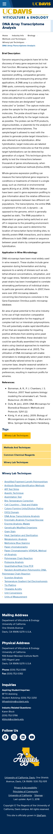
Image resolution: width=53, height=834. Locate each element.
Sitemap (38, 795)
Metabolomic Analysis (15, 539)
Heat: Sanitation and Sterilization (21, 535)
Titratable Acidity (13, 589)
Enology (31, 35)
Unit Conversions (13, 593)
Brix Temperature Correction (18, 500)
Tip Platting (10, 585)
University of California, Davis (20, 777)
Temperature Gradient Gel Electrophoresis (25, 581)
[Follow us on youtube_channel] (32, 737)
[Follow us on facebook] (5, 737)
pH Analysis (10, 554)
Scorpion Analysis (13, 577)
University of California (20, 795)
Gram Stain (10, 531)
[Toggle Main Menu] (4, 4)
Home (5, 35)
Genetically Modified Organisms (20, 527)
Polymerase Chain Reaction (18, 558)
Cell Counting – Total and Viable (21, 504)
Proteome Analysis (14, 562)
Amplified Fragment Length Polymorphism (26, 481)
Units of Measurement (15, 596)
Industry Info (18, 35)
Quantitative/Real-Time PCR (18, 566)
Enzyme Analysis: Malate (17, 523)
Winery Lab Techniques (13, 42)
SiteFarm (41, 815)
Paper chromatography (16, 547)
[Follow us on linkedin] (23, 737)
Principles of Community (25, 791)
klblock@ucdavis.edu (13, 719)
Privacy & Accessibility (25, 787)
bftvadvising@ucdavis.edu (15, 701)
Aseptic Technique (14, 493)
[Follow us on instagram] (14, 737)
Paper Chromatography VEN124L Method (25, 550)
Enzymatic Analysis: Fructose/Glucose (23, 520)
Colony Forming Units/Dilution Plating (23, 508)
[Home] (25, 13)
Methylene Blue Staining (17, 543)
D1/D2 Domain (11, 512)
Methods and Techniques (14, 38)
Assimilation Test (13, 497)
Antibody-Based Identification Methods (24, 485)
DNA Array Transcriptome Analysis (22, 516)
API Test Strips (11, 489)
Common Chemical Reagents (19, 455)
